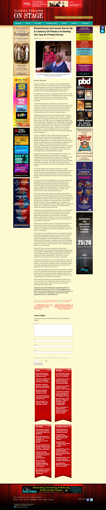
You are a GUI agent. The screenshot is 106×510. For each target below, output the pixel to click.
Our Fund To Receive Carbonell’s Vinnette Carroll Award (42, 397)
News (28, 23)
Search (80, 17)
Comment (36, 323)
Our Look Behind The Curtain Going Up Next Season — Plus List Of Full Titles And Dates (43, 447)
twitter (91, 499)
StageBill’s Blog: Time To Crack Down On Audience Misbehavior (63, 459)
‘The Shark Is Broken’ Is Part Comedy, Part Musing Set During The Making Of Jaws (62, 394)
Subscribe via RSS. (27, 505)
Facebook (87, 499)
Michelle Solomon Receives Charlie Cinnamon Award (41, 391)
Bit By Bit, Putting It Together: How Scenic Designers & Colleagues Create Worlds (43, 439)
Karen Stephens (54, 301)
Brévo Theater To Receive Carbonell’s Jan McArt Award (42, 403)
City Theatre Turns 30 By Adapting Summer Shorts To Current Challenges (43, 471)
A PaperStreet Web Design (21, 507)
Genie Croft (39, 301)
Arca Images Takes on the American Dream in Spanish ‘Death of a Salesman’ (43, 431)
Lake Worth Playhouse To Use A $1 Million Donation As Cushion (43, 380)
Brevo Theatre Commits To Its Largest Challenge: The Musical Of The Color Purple (42, 463)
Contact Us (74, 17)
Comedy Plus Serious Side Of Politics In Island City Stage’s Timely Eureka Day (63, 381)
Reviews (18, 23)
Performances (48, 300)
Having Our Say (46, 301)
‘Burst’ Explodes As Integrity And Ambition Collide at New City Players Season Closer (62, 410)
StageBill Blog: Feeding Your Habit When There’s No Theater (62, 437)
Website (36, 350)
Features (38, 23)
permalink (67, 301)
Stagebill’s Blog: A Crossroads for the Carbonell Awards (62, 431)
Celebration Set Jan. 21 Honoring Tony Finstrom (43, 307)
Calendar (85, 23)
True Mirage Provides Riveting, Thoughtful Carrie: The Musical (63, 375)
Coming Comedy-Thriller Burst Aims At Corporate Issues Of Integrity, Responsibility (43, 454)
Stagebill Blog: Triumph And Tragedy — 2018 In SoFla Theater (63, 444)
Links (68, 17)
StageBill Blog (51, 23)
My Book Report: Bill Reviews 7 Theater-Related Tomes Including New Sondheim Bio (62, 401)
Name (35, 339)
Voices (64, 23)
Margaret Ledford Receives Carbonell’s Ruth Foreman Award (42, 386)
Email (35, 344)
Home (56, 17)
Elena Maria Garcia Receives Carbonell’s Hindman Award (42, 375)
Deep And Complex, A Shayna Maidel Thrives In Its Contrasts (63, 307)
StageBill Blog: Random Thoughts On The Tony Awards (63, 464)
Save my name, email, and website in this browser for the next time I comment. (51, 358)
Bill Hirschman (51, 38)
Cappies (74, 23)
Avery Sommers (65, 300)
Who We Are (62, 17)
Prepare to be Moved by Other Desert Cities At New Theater (63, 387)
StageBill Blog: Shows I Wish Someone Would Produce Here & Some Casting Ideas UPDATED (63, 452)
